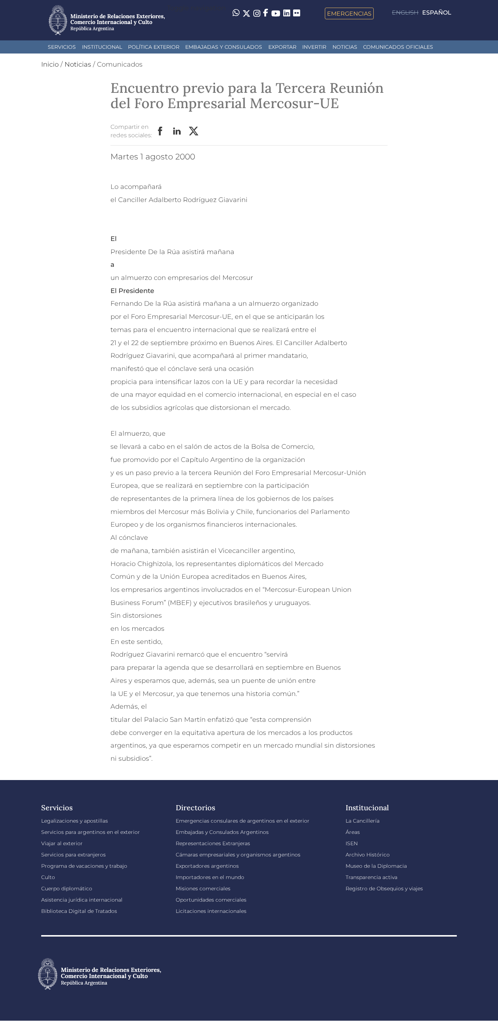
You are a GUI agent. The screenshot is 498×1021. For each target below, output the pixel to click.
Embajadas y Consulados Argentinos (222, 832)
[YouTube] (275, 13)
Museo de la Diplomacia (376, 866)
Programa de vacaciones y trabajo (84, 866)
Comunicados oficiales (398, 47)
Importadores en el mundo (210, 877)
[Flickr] (296, 13)
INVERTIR (314, 47)
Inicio (50, 64)
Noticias (344, 47)
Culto (48, 877)
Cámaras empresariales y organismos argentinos (238, 854)
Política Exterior (153, 47)
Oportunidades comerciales (211, 900)
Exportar (282, 47)
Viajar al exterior (62, 843)
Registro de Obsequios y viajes (384, 888)
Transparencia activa (371, 877)
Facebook (160, 131)
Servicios (62, 47)
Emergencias (349, 13)
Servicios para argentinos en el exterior (90, 832)
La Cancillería (363, 821)
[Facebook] (265, 13)
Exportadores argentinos (207, 866)
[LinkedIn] (286, 13)
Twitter (194, 131)
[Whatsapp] (236, 13)
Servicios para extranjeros (73, 854)
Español (436, 12)
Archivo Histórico (368, 854)
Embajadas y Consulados (223, 47)
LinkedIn (177, 131)
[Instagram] (256, 13)
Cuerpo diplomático (66, 888)
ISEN (352, 843)
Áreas (353, 832)
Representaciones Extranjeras (213, 843)
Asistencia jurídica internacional (81, 900)
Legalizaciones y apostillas (74, 821)
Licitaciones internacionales (211, 911)
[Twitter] (246, 13)
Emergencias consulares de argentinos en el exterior (243, 821)
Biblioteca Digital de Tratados (79, 911)
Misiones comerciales (203, 888)
